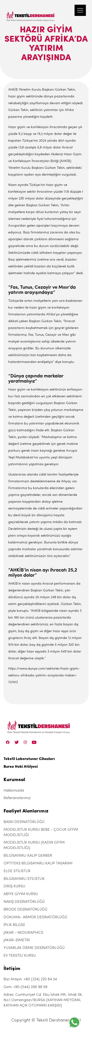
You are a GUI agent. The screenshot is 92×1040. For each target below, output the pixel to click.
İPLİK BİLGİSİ (14, 925)
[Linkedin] (34, 742)
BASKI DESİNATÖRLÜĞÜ (24, 822)
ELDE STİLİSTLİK (17, 871)
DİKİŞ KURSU (14, 886)
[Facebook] (8, 742)
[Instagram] (25, 742)
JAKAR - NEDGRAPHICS (23, 933)
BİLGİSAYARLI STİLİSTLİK (24, 879)
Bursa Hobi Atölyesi (21, 767)
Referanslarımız (17, 798)
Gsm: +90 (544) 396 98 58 (25, 987)
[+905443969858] (74, 1022)
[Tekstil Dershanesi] (31, 12)
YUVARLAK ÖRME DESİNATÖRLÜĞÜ (34, 948)
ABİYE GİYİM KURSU (21, 894)
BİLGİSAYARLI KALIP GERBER (28, 856)
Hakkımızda (14, 791)
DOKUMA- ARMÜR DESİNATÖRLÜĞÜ (35, 917)
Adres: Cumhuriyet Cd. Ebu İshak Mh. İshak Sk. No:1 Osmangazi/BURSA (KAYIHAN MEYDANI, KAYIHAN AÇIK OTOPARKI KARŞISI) (43, 1000)
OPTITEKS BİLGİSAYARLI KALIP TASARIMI (38, 863)
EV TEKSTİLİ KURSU (20, 956)
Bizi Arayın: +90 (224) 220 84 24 (30, 979)
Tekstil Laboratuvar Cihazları (29, 759)
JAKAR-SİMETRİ (17, 940)
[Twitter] (16, 742)
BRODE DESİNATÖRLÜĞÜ (25, 909)
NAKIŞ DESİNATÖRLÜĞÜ (24, 902)
